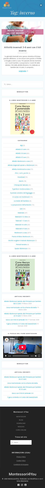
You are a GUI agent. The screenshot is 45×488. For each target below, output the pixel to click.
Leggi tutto (22, 71)
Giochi (21, 181)
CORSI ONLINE (21, 430)
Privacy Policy (21, 457)
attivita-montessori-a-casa (21, 169)
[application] (22, 347)
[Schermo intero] (39, 356)
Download (20, 177)
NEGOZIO (21, 427)
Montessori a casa (20, 233)
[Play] (6, 356)
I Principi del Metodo (21, 185)
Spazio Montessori (21, 248)
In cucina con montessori (21, 197)
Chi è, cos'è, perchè (21, 173)
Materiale (21, 213)
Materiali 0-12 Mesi (21, 217)
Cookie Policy (21, 461)
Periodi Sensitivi (21, 244)
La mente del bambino (21, 201)
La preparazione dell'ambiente (21, 205)
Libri (21, 209)
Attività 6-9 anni (21, 157)
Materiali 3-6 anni (21, 225)
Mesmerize (24, 481)
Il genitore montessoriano (21, 189)
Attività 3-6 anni (21, 153)
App (21, 145)
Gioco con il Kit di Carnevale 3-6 (16, 320)
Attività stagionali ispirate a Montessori (21, 165)
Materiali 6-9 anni (21, 229)
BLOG (21, 420)
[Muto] (36, 356)
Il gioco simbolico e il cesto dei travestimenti (21, 324)
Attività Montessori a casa (21, 161)
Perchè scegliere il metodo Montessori (21, 240)
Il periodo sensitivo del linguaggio (21, 193)
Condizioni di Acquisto (21, 464)
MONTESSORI (21, 417)
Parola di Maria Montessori (21, 237)
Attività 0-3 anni (21, 149)
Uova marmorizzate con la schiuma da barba (21, 307)
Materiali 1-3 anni (21, 221)
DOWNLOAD (21, 423)
